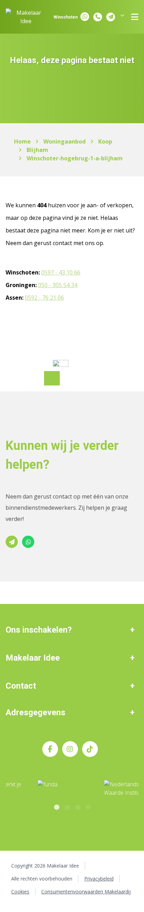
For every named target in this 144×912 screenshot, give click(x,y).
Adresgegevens (35, 712)
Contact (21, 686)
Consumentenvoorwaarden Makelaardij (86, 891)
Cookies (20, 891)
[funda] (41, 789)
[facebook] (50, 749)
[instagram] (70, 749)
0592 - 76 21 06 (44, 297)
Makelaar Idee (33, 658)
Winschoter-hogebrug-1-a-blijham (75, 158)
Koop (105, 141)
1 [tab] (56, 806)
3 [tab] (77, 806)
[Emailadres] (110, 17)
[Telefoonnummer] (97, 17)
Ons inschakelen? (39, 630)
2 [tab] (66, 806)
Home (22, 141)
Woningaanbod (64, 141)
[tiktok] (90, 749)
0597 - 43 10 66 (60, 272)
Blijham (37, 150)
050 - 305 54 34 (57, 285)
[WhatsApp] (85, 16)
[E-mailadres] (12, 542)
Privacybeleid (99, 878)
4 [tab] (87, 806)
